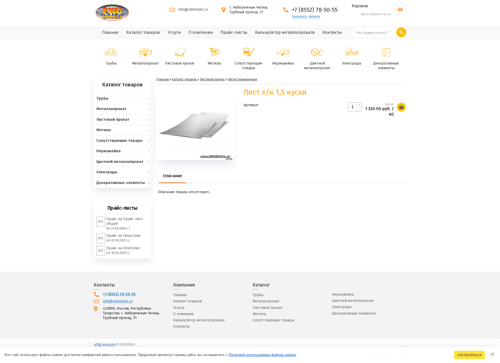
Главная (179, 295)
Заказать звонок (306, 17)
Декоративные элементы (386, 65)
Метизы (214, 63)
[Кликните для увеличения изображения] (195, 123)
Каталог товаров (187, 301)
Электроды (351, 63)
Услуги (178, 307)
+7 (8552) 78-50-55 (119, 294)
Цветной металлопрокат (317, 65)
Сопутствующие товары (248, 65)
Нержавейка (283, 63)
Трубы (111, 63)
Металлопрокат (145, 63)
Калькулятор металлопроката (198, 320)
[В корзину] (401, 107)
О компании (183, 314)
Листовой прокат (180, 63)
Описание (172, 175)
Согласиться (469, 355)
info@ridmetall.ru (193, 9)
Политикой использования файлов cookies (262, 355)
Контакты (181, 326)
